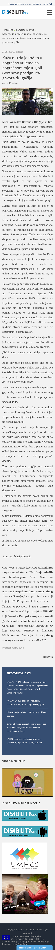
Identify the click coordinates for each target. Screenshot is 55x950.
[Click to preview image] (27, 101)
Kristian (13, 83)
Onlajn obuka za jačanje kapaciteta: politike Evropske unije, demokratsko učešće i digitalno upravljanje (26, 727)
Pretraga (51, 4)
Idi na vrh (48, 656)
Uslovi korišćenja (33, 4)
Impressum (19, 4)
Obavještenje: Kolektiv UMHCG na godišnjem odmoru (27, 714)
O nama (11, 4)
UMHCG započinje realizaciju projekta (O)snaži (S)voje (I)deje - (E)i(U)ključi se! (24, 741)
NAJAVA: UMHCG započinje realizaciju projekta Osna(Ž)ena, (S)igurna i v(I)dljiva (25, 702)
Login (45, 4)
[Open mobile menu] (49, 12)
